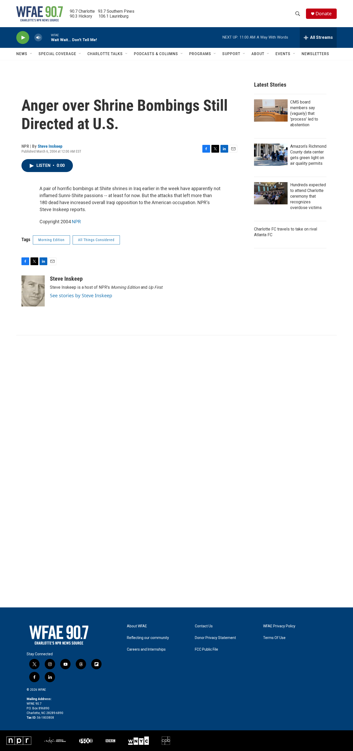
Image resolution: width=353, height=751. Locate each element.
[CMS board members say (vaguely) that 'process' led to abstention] (271, 110)
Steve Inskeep (50, 146)
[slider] (46, 37)
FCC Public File (206, 649)
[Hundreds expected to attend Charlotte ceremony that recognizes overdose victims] (271, 193)
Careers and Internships (146, 649)
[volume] (38, 37)
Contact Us (204, 626)
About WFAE (137, 626)
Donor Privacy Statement (215, 638)
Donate (324, 13)
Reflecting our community (148, 638)
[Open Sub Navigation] (31, 54)
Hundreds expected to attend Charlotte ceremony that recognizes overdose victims (308, 196)
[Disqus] (176, 405)
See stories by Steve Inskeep (81, 295)
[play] (23, 38)
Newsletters (315, 54)
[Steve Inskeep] (33, 291)
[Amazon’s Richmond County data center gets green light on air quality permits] (271, 155)
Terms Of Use (274, 638)
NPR (76, 221)
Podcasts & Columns (156, 54)
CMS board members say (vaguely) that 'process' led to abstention (304, 113)
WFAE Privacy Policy (279, 626)
